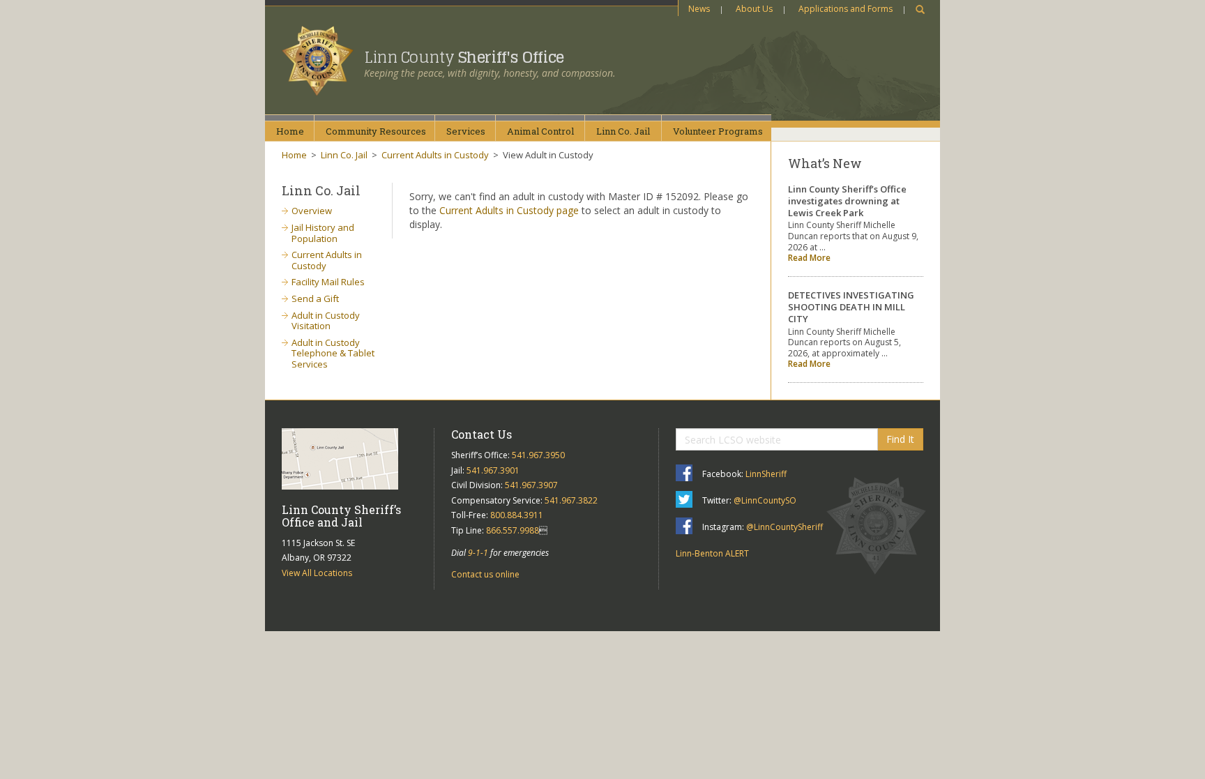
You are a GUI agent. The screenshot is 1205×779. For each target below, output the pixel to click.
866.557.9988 (512, 530)
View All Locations (317, 573)
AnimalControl (540, 131)
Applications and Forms (845, 9)
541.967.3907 (531, 485)
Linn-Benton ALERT (712, 553)
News (699, 9)
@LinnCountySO (765, 500)
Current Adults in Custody (435, 155)
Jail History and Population (322, 233)
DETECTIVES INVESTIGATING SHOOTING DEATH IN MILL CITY (851, 307)
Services (465, 131)
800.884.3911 (516, 515)
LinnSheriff (766, 474)
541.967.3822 (571, 500)
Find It (900, 439)
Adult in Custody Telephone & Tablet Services (332, 353)
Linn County (464, 57)
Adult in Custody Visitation (325, 321)
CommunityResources (376, 131)
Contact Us (481, 434)
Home (290, 131)
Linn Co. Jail (344, 155)
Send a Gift (315, 298)
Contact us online (485, 574)
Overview (311, 210)
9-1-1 (478, 553)
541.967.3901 (493, 470)
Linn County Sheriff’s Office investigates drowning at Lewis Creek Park (847, 201)
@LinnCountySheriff (784, 527)
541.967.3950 (538, 455)
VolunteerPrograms (718, 131)
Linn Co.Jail (623, 131)
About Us (754, 9)
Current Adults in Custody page (509, 210)
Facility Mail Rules (328, 281)
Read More (809, 258)
